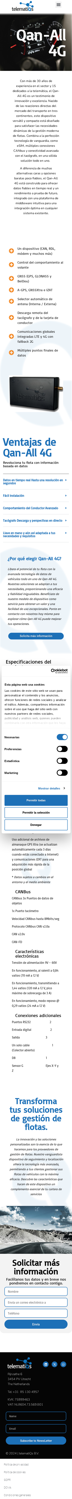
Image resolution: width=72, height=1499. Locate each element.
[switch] (62, 749)
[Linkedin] (46, 1364)
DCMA (7, 1487)
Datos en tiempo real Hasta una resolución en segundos (33, 481)
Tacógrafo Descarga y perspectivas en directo (32, 520)
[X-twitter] (54, 1364)
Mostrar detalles (49, 788)
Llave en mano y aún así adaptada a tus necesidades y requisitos (29, 534)
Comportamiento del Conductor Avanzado (30, 508)
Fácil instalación (13, 495)
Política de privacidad (16, 1464)
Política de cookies (15, 1472)
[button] (58, 5)
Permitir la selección (36, 812)
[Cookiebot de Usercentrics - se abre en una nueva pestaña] (51, 671)
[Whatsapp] (63, 1364)
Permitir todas (36, 800)
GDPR (7, 1479)
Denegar (36, 824)
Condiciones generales (17, 1495)
